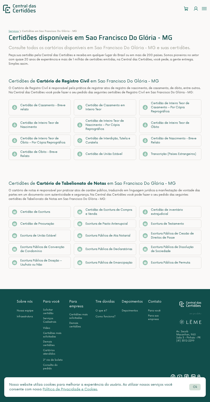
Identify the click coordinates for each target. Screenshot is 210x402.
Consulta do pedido (50, 367)
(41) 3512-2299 (185, 340)
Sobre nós (25, 302)
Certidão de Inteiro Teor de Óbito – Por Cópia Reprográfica (42, 140)
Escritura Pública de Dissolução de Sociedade (172, 249)
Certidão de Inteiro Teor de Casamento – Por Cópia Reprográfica (170, 107)
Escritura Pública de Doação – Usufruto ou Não (41, 262)
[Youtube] (179, 376)
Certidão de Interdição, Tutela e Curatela (108, 140)
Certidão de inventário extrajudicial (167, 212)
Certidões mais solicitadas (52, 335)
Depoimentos (132, 302)
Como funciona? (105, 316)
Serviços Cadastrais (49, 320)
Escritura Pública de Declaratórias (109, 249)
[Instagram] (186, 376)
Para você (51, 302)
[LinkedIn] (193, 376)
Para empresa (76, 304)
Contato (154, 302)
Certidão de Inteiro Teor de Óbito (170, 125)
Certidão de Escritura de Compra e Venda (109, 212)
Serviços (14, 31)
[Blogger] (198, 376)
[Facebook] (173, 376)
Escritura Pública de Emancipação (109, 262)
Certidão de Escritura (35, 212)
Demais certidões (49, 343)
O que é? (101, 310)
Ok (195, 387)
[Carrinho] (186, 8)
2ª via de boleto (53, 359)
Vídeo (46, 328)
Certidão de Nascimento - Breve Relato (173, 140)
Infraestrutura (25, 316)
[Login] (195, 8)
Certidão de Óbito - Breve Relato (38, 154)
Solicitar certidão (48, 311)
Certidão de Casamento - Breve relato (42, 107)
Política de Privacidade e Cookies (70, 389)
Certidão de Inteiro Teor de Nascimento (39, 125)
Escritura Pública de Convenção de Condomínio (42, 249)
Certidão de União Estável (104, 154)
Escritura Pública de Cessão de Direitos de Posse (172, 235)
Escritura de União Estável (38, 235)
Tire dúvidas (105, 302)
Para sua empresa (153, 317)
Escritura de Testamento (167, 223)
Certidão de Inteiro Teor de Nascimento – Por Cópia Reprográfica (105, 125)
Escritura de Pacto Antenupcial (107, 223)
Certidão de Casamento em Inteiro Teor (105, 107)
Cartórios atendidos (49, 352)
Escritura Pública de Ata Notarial (108, 235)
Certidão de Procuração (37, 223)
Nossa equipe (25, 310)
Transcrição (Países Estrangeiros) (173, 154)
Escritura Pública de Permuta (170, 262)
